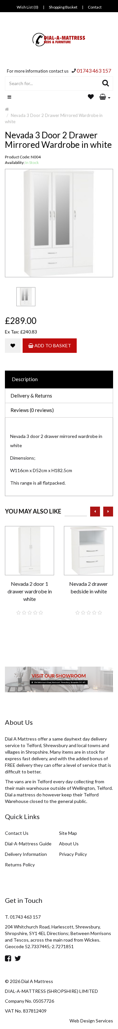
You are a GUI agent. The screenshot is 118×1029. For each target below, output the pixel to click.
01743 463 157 (94, 70)
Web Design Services (91, 1020)
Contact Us (17, 833)
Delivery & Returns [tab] (31, 396)
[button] (105, 97)
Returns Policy (20, 864)
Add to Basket (52, 345)
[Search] (105, 83)
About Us (69, 843)
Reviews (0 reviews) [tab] (32, 410)
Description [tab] (25, 379)
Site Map (68, 833)
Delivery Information (26, 854)
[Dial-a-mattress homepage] (59, 39)
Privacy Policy (73, 854)
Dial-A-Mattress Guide (28, 843)
